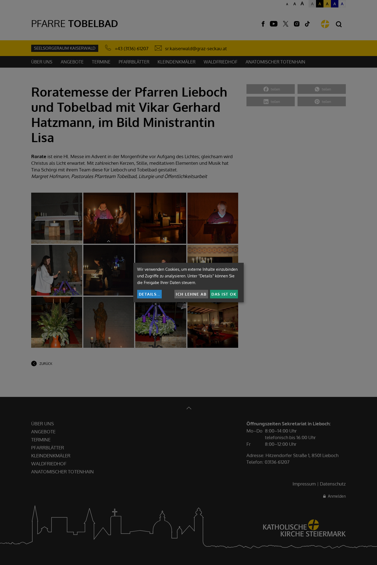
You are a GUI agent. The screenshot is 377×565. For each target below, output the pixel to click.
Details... (149, 294)
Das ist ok (223, 294)
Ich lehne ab (191, 294)
